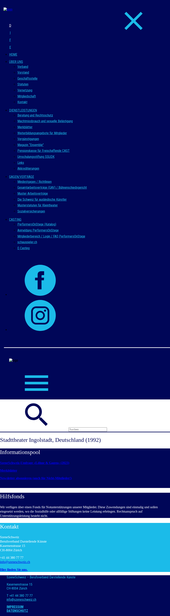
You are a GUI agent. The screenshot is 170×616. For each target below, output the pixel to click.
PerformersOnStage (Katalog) (36, 224)
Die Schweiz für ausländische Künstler (42, 199)
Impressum (15, 607)
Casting (15, 220)
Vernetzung (24, 90)
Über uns (16, 62)
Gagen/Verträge (21, 177)
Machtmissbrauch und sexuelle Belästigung (45, 121)
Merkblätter (25, 127)
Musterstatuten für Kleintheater (37, 205)
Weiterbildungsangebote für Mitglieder (42, 133)
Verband (22, 67)
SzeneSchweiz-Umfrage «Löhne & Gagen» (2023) (34, 463)
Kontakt (22, 102)
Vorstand (23, 72)
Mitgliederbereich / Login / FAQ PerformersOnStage (51, 236)
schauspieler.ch (27, 242)
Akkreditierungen (28, 168)
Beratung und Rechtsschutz (35, 115)
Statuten (22, 84)
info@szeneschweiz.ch (15, 562)
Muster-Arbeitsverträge (32, 193)
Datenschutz (17, 611)
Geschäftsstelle (27, 78)
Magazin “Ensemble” (30, 145)
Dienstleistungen (23, 110)
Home (13, 54)
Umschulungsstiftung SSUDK (36, 157)
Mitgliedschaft (26, 96)
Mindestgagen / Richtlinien (34, 182)
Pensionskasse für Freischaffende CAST (43, 151)
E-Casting (23, 248)
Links (20, 163)
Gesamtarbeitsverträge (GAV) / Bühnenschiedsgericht (52, 187)
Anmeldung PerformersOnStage (38, 230)
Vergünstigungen (28, 139)
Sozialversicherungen (31, 211)
